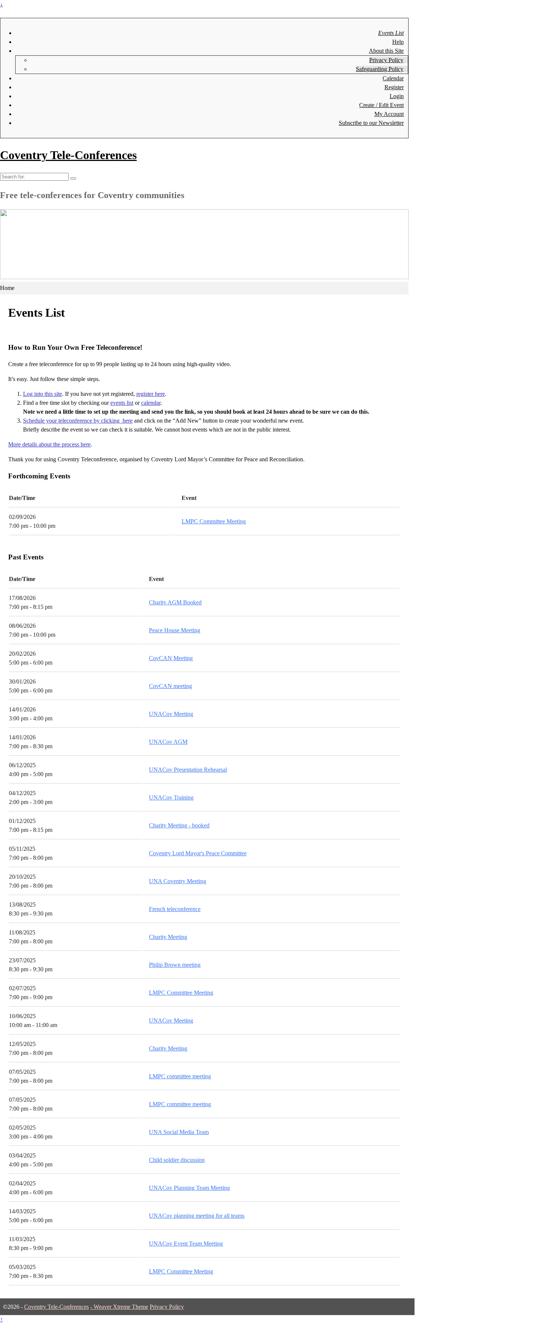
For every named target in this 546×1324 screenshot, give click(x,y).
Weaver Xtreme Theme (121, 1307)
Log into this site (42, 394)
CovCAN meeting (170, 686)
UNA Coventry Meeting (177, 881)
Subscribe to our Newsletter (371, 123)
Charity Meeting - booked (179, 825)
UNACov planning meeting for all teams (196, 1215)
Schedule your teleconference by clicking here (78, 420)
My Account (389, 114)
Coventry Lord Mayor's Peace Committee (198, 853)
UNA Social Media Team (179, 1132)
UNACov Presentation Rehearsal (188, 769)
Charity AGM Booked (175, 602)
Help (398, 42)
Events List (391, 33)
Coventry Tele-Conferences (68, 155)
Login (397, 96)
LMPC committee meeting (180, 1076)
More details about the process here (49, 444)
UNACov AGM (168, 742)
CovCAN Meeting (171, 658)
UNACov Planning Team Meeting (189, 1188)
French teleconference (175, 909)
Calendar (393, 78)
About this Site (386, 51)
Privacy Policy (386, 60)
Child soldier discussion (177, 1160)
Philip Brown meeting (175, 965)
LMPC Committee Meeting (214, 521)
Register (394, 87)
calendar (150, 403)
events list (121, 403)
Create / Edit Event (381, 105)
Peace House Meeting (174, 630)
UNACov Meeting (171, 714)
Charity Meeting (168, 937)
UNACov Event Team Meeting (186, 1243)
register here (150, 394)
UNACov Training (171, 797)
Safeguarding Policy (379, 69)
